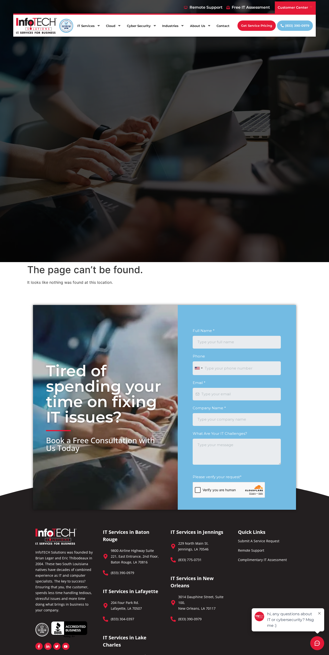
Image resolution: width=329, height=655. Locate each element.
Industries (170, 26)
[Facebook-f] (39, 646)
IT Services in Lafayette (130, 591)
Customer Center (293, 7)
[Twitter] (56, 646)
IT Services (86, 26)
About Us (197, 26)
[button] (256, 25)
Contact (223, 26)
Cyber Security (139, 26)
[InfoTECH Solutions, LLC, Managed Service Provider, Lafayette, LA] (69, 629)
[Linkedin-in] (48, 646)
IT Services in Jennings (197, 532)
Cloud (110, 26)
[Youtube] (65, 646)
